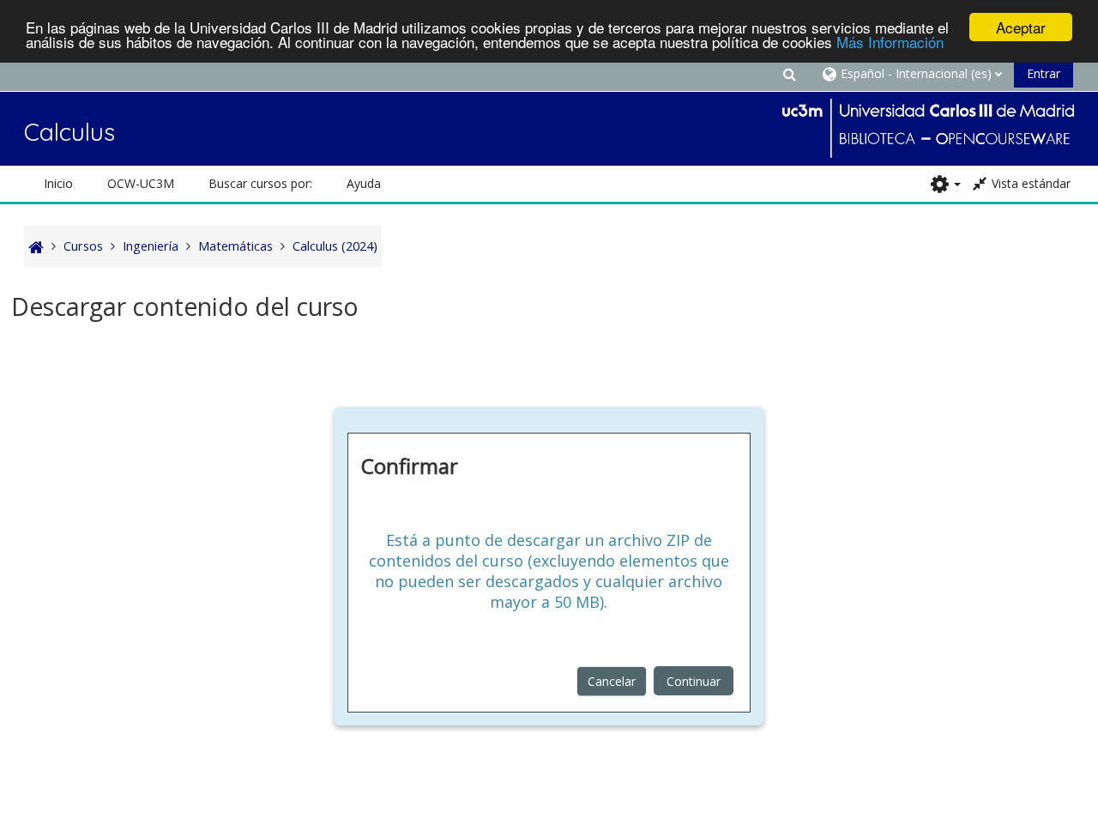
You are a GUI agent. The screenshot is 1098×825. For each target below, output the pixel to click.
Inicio (58, 183)
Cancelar (612, 681)
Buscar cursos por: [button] (260, 183)
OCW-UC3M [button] (140, 183)
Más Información (890, 42)
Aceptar (1021, 27)
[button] (789, 73)
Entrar (1043, 73)
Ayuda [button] (364, 183)
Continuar (694, 681)
